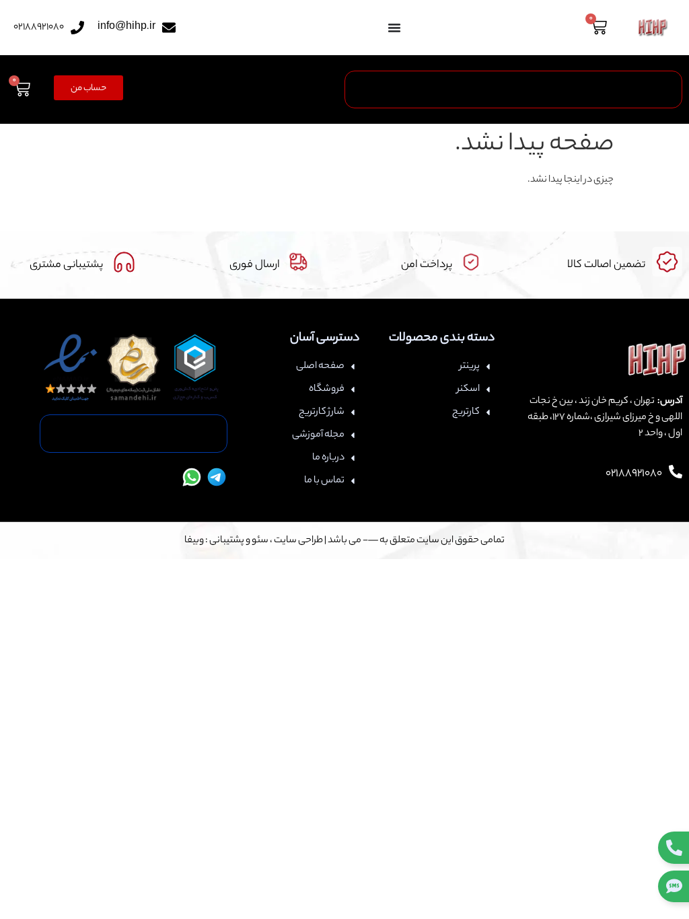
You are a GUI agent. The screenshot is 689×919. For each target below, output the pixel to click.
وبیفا (194, 541)
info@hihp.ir (126, 28)
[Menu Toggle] (394, 27)
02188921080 (38, 28)
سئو (260, 541)
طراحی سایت (298, 541)
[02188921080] (77, 27)
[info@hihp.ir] (169, 27)
